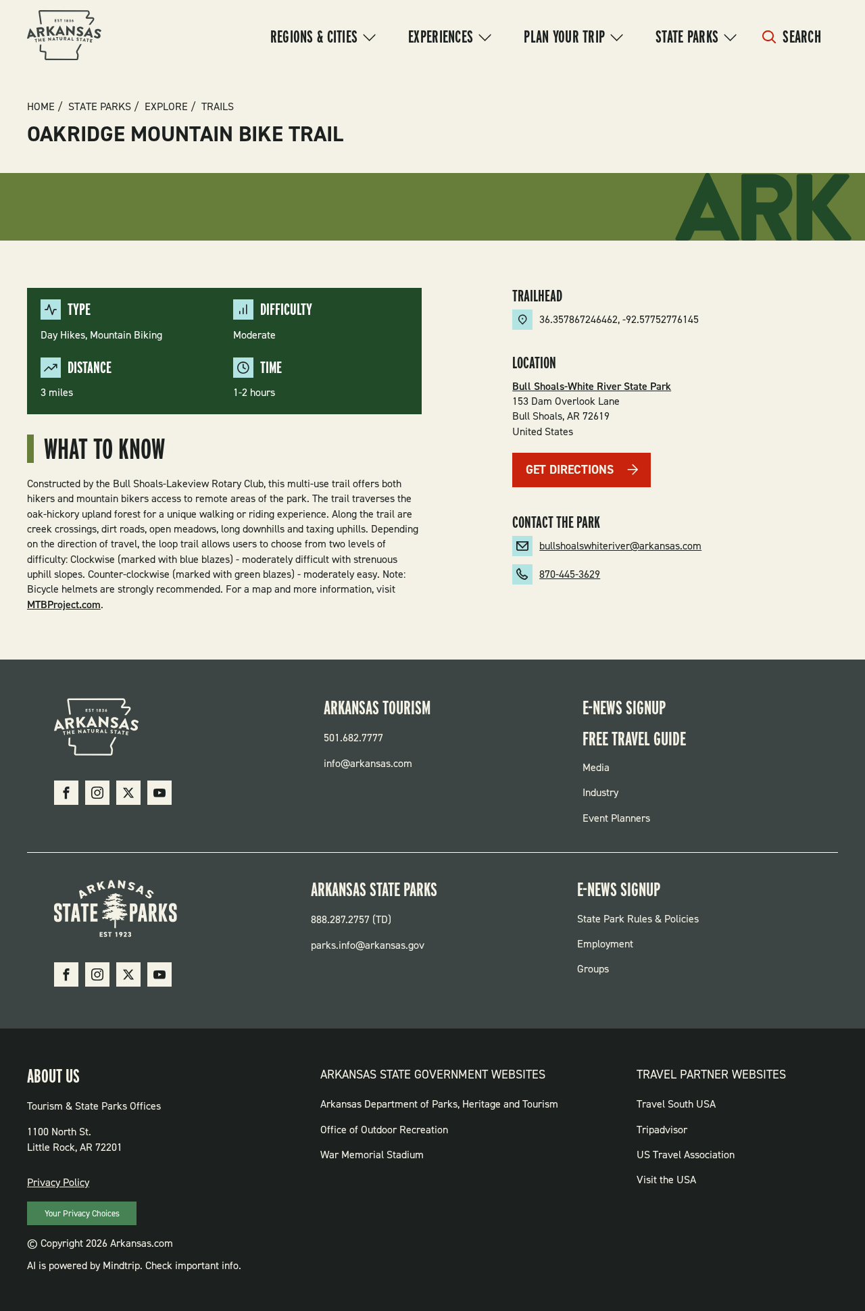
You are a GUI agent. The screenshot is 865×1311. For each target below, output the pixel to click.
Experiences (440, 36)
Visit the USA (666, 1179)
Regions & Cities (313, 36)
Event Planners (616, 818)
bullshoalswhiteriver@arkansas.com (620, 546)
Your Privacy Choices (82, 1213)
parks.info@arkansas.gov (367, 945)
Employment (605, 944)
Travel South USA (676, 1104)
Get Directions (570, 470)
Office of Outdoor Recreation (384, 1129)
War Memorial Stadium (372, 1154)
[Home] (64, 37)
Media (596, 767)
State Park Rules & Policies (638, 919)
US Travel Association (686, 1154)
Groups (593, 969)
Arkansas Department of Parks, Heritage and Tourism (439, 1104)
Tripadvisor (662, 1129)
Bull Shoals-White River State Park (591, 386)
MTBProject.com (64, 604)
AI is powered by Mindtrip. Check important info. (134, 1265)
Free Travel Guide (634, 738)
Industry (600, 792)
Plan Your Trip (564, 36)
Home (41, 106)
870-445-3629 (569, 574)
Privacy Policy (58, 1182)
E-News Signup (624, 707)
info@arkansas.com (368, 763)
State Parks (687, 36)
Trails (217, 106)
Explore (166, 106)
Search (802, 36)
